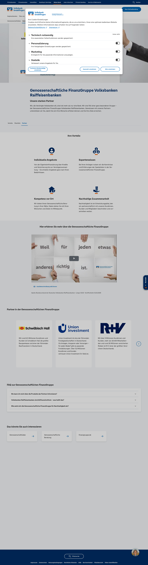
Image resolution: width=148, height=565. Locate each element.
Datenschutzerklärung (36, 27)
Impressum (53, 27)
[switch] (118, 43)
